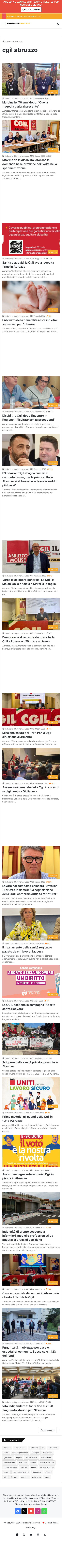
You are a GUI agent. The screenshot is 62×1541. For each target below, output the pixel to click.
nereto (33, 1462)
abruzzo (7, 1448)
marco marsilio (31, 1457)
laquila (19, 1457)
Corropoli (35, 1452)
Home (7, 41)
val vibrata (36, 1477)
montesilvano (9, 1462)
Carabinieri (53, 1448)
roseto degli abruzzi (21, 1472)
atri (43, 1448)
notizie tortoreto (10, 1467)
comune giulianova (20, 1452)
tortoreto (24, 1477)
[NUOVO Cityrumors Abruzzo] (18, 23)
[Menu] (3, 25)
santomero (37, 1472)
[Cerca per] (58, 25)
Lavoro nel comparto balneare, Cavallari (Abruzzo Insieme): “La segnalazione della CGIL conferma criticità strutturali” (30, 890)
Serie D (48, 1472)
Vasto (47, 1477)
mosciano (23, 1462)
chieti (6, 1452)
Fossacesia (47, 1452)
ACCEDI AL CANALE (31, 9)
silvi (5, 1477)
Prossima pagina (48, 1430)
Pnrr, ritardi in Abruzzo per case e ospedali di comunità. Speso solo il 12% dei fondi (29, 1351)
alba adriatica (20, 1448)
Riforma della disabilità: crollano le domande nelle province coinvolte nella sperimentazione (29, 164)
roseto (6, 1472)
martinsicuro (46, 1457)
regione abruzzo (46, 1467)
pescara (24, 1467)
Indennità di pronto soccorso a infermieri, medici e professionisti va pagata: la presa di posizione (27, 1235)
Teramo (14, 1477)
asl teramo (34, 1448)
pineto (33, 1467)
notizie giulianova (47, 1462)
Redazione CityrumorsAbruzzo (16, 98)
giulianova (8, 1457)
